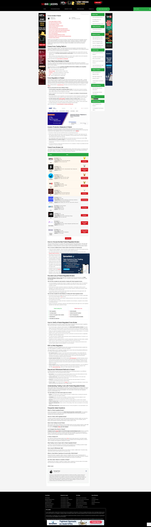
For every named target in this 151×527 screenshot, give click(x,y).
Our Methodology (95, 499)
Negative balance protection (54, 253)
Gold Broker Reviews (96, 31)
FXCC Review (84, 207)
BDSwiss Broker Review (49, 503)
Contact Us (91, 8)
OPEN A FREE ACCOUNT (103, 9)
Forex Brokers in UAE (64, 500)
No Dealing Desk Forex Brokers (81, 506)
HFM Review (84, 161)
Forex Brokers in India (65, 497)
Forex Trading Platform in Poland (55, 21)
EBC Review (84, 193)
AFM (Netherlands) (73, 358)
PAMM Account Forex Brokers (81, 503)
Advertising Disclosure (96, 502)
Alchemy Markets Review (84, 231)
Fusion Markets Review (84, 223)
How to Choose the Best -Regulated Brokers (58, 28)
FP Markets (51, 72)
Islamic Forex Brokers (80, 500)
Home (44, 8)
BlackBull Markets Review (84, 170)
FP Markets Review (48, 500)
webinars (59, 269)
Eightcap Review (48, 502)
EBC (49, 75)
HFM (50, 69)
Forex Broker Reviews (55, 8)
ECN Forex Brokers (79, 505)
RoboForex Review (48, 506)
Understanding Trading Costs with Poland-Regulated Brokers (60, 36)
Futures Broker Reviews (97, 29)
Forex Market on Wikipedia (62, 58)
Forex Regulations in (54, 24)
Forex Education (80, 8)
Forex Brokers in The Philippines (66, 499)
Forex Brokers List (53, 27)
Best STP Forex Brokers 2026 (98, 23)
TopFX (50, 74)
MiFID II (77, 131)
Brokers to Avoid (68, 8)
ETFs (68, 438)
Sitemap (93, 503)
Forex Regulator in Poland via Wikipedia (65, 104)
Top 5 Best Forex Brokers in (55, 22)
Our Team (93, 500)
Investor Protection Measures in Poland (56, 25)
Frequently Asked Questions (54, 37)
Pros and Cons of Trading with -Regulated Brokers (59, 30)
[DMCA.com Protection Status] (94, 99)
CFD (61, 296)
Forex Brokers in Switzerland (66, 503)
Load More (68, 238)
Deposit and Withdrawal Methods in (57, 34)
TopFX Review (84, 185)
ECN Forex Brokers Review (97, 17)
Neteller (66, 382)
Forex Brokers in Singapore (66, 505)
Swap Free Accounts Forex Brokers (82, 499)
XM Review (84, 215)
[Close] (88, 255)
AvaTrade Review (84, 199)
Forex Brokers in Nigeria (65, 502)
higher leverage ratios (56, 367)
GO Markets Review (48, 505)
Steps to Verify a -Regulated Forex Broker (58, 31)
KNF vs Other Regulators (53, 33)
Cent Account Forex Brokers (81, 497)
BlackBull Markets (52, 71)
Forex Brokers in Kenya (65, 506)
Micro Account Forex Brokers (81, 502)
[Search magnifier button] (150, 9)
